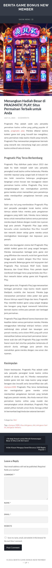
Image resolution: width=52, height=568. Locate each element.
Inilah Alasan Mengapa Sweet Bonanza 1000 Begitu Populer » (26, 449)
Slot (15, 420)
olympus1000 (10, 387)
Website (8, 526)
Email (7, 514)
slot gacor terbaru (14, 427)
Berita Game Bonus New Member (26, 7)
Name (7, 503)
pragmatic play (18, 130)
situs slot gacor (26, 425)
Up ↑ (27, 563)
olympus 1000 (13, 425)
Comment (9, 475)
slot (34, 425)
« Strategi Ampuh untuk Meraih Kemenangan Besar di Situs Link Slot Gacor (23, 440)
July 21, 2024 (9, 118)
